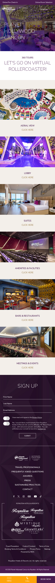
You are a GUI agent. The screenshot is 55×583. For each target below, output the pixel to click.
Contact (27, 489)
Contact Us (42, 429)
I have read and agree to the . (27, 417)
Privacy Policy (37, 417)
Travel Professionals (27, 467)
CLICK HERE (28, 272)
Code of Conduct (29, 546)
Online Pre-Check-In (10, 2)
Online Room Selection (43, 2)
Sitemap (47, 549)
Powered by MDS (27, 552)
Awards (27, 476)
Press (27, 480)
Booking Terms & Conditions (15, 549)
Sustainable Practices (27, 485)
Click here (28, 129)
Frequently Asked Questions (28, 472)
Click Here (28, 225)
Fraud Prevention (12, 546)
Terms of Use (44, 546)
